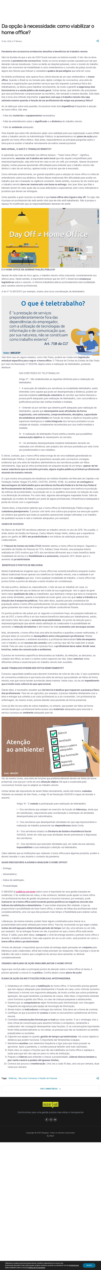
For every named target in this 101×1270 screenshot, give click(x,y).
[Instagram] (51, 1119)
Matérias (13, 1078)
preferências (74, 1265)
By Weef (50, 1136)
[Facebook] (46, 1119)
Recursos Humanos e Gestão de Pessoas (37, 1078)
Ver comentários (49, 1089)
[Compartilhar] (98, 41)
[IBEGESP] (50, 1107)
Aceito (89, 1265)
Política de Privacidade (36, 1268)
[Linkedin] (55, 1119)
